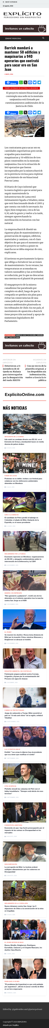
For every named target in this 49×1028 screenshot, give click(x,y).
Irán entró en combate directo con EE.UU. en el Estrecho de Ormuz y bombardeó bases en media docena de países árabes (24, 441)
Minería (40, 335)
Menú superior (11, 2)
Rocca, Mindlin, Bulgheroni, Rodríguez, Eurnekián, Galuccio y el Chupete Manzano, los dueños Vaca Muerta (23, 947)
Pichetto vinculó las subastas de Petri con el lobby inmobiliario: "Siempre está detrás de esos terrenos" (24, 791)
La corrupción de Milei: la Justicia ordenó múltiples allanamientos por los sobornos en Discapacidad (22, 869)
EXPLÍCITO (21, 1022)
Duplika (15, 1025)
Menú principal (14, 38)
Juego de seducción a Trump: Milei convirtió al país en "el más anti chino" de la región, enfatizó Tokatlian (24, 715)
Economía (32, 335)
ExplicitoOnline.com (24, 394)
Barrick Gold (21, 335)
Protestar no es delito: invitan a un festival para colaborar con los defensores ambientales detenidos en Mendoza (23, 481)
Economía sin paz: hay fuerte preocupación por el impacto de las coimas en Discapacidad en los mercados (24, 830)
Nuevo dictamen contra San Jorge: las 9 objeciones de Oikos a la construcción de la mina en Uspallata (24, 908)
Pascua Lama (14, 337)
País (6, 337)
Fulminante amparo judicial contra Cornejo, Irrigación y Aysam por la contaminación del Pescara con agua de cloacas (22, 676)
